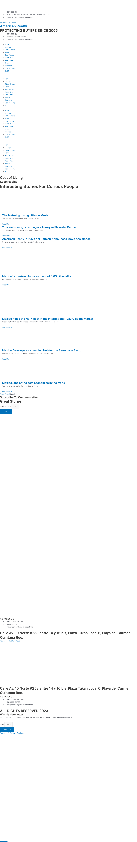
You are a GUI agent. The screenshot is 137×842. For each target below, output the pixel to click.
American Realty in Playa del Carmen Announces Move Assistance (46, 239)
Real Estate (9, 60)
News (7, 52)
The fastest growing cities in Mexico (26, 215)
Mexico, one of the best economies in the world (33, 382)
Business (8, 66)
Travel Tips (9, 58)
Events (7, 63)
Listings (8, 47)
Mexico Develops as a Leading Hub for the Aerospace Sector (42, 350)
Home (7, 44)
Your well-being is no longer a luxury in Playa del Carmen (39, 227)
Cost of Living (10, 68)
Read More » (7, 224)
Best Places (9, 55)
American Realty (13, 26)
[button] (68, 76)
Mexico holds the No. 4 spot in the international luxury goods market (47, 318)
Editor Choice (10, 50)
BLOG (7, 71)
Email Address (5, 406)
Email (2, 724)
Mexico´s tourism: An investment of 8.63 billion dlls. (37, 276)
